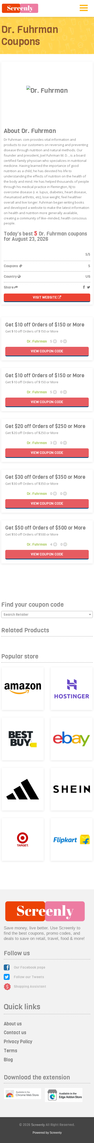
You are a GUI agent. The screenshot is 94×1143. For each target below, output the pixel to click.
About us (13, 1024)
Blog (8, 1060)
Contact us (15, 1033)
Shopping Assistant (30, 986)
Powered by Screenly (47, 1132)
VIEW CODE (47, 351)
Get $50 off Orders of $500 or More (45, 528)
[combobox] (47, 614)
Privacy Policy (18, 1042)
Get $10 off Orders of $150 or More (44, 324)
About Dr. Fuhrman (30, 131)
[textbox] (47, 614)
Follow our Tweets (29, 977)
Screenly (38, 1125)
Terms (10, 1051)
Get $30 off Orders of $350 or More (45, 477)
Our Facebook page (29, 967)
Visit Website (45, 297)
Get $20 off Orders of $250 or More (45, 426)
